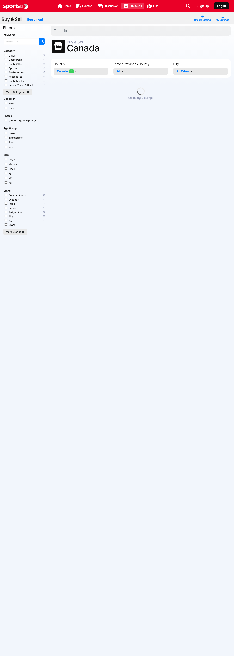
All (119, 71)
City (176, 64)
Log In (221, 6)
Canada (65, 71)
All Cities (183, 71)
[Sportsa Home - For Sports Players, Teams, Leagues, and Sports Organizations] (16, 6)
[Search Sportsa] (188, 6)
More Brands (14, 231)
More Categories (16, 92)
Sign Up (203, 6)
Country (59, 64)
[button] (64, 6)
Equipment (35, 19)
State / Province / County (131, 64)
